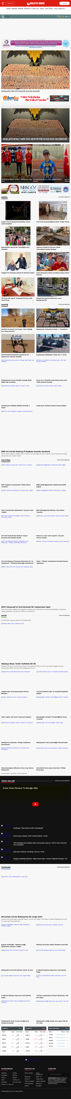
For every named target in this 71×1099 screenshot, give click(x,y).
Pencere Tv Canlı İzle (7, 1084)
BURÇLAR (27, 1076)
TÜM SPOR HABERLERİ (64, 615)
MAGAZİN (4, 1082)
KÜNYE (27, 1085)
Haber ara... (10, 3)
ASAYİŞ (8, 8)
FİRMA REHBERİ (29, 1081)
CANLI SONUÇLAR (59, 8)
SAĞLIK (42, 8)
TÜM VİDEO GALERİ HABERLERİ (62, 780)
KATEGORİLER (7, 1069)
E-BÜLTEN (52, 1069)
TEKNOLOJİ (16, 1080)
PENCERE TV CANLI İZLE (31, 8)
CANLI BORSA (49, 8)
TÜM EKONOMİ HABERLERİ (63, 867)
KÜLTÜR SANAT (17, 1082)
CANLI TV (39, 1076)
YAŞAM (15, 1077)
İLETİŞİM (38, 1085)
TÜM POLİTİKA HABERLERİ (63, 460)
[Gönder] (68, 1074)
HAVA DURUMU (29, 1083)
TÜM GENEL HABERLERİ (64, 197)
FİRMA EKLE (39, 1079)
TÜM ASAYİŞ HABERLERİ (64, 304)
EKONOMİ (14, 8)
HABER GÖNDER (40, 1081)
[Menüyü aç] (3, 3)
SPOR (3, 1080)
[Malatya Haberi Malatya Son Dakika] (36, 3)
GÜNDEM (20, 8)
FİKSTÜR (27, 1079)
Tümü (20, 1028)
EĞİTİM (15, 1075)
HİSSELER (39, 1083)
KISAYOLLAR (30, 1069)
